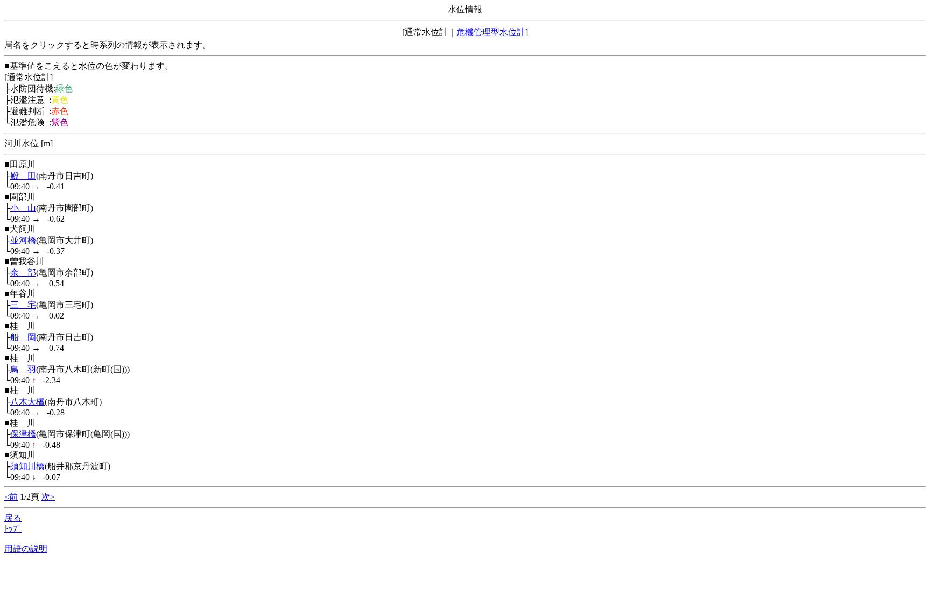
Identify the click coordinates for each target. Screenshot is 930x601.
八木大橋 (27, 401)
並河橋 (23, 240)
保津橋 (23, 434)
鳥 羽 (23, 369)
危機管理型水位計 (490, 32)
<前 (11, 496)
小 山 (23, 208)
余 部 (23, 272)
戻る (13, 517)
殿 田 (23, 175)
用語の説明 (25, 548)
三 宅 (23, 304)
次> (48, 496)
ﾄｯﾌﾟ (13, 528)
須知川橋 (27, 466)
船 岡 (23, 337)
